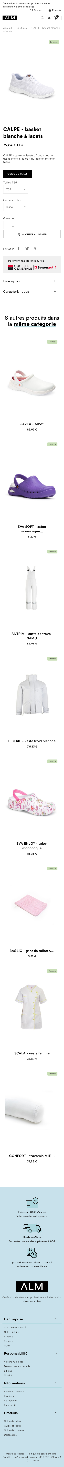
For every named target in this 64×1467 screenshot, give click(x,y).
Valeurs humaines (13, 1361)
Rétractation (10, 1400)
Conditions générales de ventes (20, 1457)
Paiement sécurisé (14, 1391)
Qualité (8, 1375)
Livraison (9, 1396)
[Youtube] (25, 1308)
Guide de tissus (12, 1425)
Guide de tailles (12, 1421)
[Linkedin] (38, 1308)
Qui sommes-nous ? (15, 1327)
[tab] (32, 281)
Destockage (10, 1434)
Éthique (8, 1370)
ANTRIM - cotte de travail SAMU (32, 636)
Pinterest (35, 248)
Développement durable (17, 1366)
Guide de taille (18, 173)
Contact (38, 10)
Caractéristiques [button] (30, 291)
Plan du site (10, 1405)
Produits (8, 1336)
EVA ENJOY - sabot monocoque (31, 845)
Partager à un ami (43, 248)
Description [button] (30, 281)
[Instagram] (32, 1308)
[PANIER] (56, 18)
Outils (7, 1345)
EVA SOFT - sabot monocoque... (32, 529)
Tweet (27, 248)
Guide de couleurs (14, 1430)
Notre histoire (11, 1332)
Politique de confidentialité (41, 1453)
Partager (18, 248)
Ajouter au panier (32, 234)
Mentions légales (15, 1453)
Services (8, 1341)
